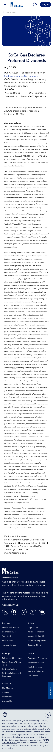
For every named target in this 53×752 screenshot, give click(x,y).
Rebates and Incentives (12, 658)
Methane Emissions (36, 671)
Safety (31, 653)
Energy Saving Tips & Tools (11, 663)
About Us (6, 683)
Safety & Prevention (36, 662)
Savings (6, 653)
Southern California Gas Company (21, 76)
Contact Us (7, 701)
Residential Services (10, 627)
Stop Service (7, 640)
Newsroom (7, 697)
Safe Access (33, 675)
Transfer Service (9, 645)
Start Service (7, 636)
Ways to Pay (33, 627)
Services (6, 623)
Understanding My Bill (37, 640)
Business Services (9, 632)
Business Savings (9, 669)
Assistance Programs (36, 632)
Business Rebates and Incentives (11, 674)
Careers (5, 692)
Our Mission (7, 688)
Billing (31, 623)
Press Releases (10, 12)
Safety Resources (35, 667)
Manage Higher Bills (36, 636)
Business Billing (34, 645)
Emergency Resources (37, 658)
